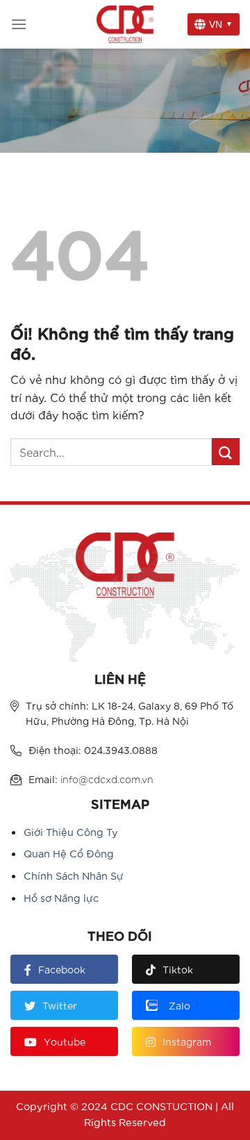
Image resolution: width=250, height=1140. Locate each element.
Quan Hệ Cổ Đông (69, 853)
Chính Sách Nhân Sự (74, 875)
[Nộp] (226, 451)
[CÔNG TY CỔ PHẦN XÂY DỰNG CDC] (125, 24)
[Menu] (18, 24)
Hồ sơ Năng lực (61, 897)
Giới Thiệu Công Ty (71, 831)
